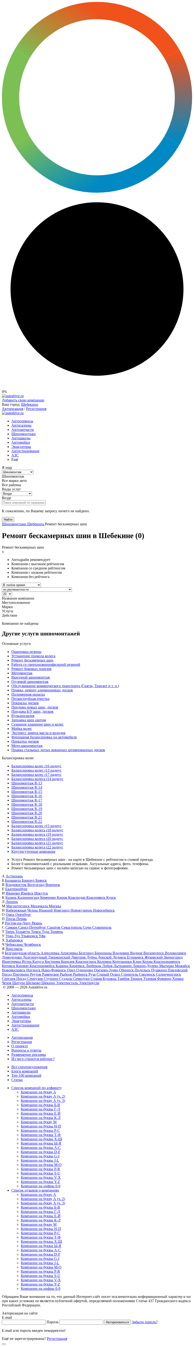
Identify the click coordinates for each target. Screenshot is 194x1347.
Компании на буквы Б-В (40, 1105)
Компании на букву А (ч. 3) (43, 1101)
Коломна (104, 962)
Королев (68, 962)
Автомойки (20, 442)
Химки (178, 979)
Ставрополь (101, 927)
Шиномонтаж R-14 (26, 787)
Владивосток (16, 885)
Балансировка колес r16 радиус (36, 766)
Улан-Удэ (13, 936)
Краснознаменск (167, 962)
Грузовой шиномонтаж (29, 682)
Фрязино (164, 979)
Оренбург (23, 915)
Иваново (13, 893)
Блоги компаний (24, 1071)
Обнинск (127, 970)
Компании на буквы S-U (40, 1173)
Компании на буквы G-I (40, 1156)
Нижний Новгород (55, 910)
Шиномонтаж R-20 (26, 813)
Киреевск (77, 966)
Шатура (19, 983)
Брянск (41, 880)
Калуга (38, 962)
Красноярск (96, 897)
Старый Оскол (109, 974)
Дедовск (120, 957)
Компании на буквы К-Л (41, 1118)
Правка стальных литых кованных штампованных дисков (58, 750)
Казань (11, 897)
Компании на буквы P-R (40, 1169)
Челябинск (32, 944)
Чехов (7, 983)
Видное (136, 953)
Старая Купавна (104, 979)
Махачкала (40, 906)
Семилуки (82, 979)
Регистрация (36, 409)
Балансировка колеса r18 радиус (37, 830)
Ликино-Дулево (146, 966)
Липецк (11, 902)
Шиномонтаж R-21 (26, 817)
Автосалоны (21, 425)
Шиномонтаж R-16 (26, 796)
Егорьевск (136, 957)
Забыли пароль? (145, 1322)
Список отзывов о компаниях (35, 1190)
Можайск (182, 966)
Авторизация (12, 409)
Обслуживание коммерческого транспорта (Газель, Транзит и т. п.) (65, 686)
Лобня (107, 966)
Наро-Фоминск (54, 970)
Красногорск (86, 962)
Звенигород (173, 957)
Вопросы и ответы (26, 1050)
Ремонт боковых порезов (31, 669)
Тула (46, 932)
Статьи (17, 1080)
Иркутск (41, 893)
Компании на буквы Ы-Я (41, 1143)
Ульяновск (30, 936)
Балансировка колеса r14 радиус (37, 779)
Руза (92, 974)
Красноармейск (43, 966)
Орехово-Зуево (106, 970)
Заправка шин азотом (28, 720)
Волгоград (36, 885)
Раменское (51, 974)
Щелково (33, 983)
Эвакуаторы (21, 447)
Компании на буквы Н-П (41, 1126)
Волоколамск (175, 953)
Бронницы (104, 953)
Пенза (11, 919)
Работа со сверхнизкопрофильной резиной (45, 664)
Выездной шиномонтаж (30, 677)
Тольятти (23, 932)
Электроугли (89, 983)
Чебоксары (14, 944)
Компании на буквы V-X (41, 1177)
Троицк (136, 979)
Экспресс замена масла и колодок (38, 733)
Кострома (53, 962)
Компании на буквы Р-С (40, 1130)
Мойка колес (21, 729)
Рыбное (66, 974)
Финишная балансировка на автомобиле (44, 737)
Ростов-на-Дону (18, 923)
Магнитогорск (18, 906)
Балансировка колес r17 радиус (36, 775)
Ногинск (33, 970)
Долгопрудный (35, 957)
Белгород (87, 953)
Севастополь (72, 927)
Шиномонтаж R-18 (26, 804)
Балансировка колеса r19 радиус (37, 834)
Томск (36, 932)
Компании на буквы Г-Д (40, 1109)
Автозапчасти (22, 430)
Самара (11, 927)
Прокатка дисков (25, 741)
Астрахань (14, 876)
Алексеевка (50, 953)
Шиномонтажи (23, 434)
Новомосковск (14, 970)
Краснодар (77, 897)
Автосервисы (22, 421)
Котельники (122, 962)
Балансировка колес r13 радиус (36, 770)
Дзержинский (59, 957)
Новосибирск (104, 910)
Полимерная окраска (28, 694)
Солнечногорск (168, 974)
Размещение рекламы (28, 1055)
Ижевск (27, 893)
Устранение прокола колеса (33, 656)
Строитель (130, 974)
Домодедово (12, 957)
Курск (111, 897)
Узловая (150, 979)
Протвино (21, 974)
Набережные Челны (22, 910)
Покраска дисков (25, 703)
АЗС (15, 455)
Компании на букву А (38, 1092)
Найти (8, 519)
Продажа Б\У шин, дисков (32, 711)
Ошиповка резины (26, 652)
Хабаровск (14, 940)
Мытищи (167, 966)
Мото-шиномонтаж (27, 746)
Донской (105, 957)
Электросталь (67, 983)
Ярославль (13, 949)
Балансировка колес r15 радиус (36, 826)
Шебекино (29, 404)
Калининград (29, 897)
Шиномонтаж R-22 (26, 822)
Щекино (48, 983)
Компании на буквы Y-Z (40, 1182)
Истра (27, 962)
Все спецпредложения (29, 1067)
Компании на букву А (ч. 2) (43, 1096)
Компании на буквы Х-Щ (41, 1139)
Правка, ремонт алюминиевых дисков (42, 690)
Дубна (92, 957)
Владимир (121, 953)
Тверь (10, 932)
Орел (71, 970)
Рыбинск (80, 974)
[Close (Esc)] (4, 1344)
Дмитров (79, 957)
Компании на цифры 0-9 (40, 1186)
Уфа (42, 936)
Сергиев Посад (14, 979)
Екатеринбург (16, 889)
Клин (137, 962)
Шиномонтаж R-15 (26, 792)
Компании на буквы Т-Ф (41, 1135)
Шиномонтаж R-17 (26, 800)
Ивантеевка (12, 962)
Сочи (87, 927)
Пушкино (159, 970)
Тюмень (56, 932)
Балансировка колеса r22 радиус (37, 847)
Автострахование (25, 451)
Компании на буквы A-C (41, 1148)
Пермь (21, 919)
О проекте (19, 1046)
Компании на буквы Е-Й (41, 1113)
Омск (10, 915)
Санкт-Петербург (32, 927)
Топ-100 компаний (26, 1075)
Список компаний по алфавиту (36, 1088)
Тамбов (123, 979)
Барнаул (28, 880)
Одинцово (85, 970)
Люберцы (94, 966)
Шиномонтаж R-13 (26, 783)
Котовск (9, 966)
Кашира (62, 966)
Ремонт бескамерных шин (32, 660)
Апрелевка (69, 953)
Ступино (51, 979)
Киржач (23, 966)
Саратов (54, 927)
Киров (62, 897)
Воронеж (52, 885)
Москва (55, 906)
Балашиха (13, 880)
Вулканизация (22, 716)
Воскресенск (154, 953)
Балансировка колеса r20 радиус (37, 839)
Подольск (143, 970)
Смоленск (147, 974)
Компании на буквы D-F (40, 1152)
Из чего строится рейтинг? (33, 1059)
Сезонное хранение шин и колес (37, 724)
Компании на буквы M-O (41, 1165)
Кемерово (48, 897)
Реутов (36, 974)
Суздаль (66, 979)
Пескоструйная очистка (30, 699)
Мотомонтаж (21, 673)
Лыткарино (123, 966)
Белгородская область (23, 953)
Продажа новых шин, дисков (34, 707)
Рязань (37, 923)
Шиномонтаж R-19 (26, 809)
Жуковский (154, 957)
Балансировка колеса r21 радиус (37, 843)
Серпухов (35, 979)
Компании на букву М (39, 1122)
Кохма (148, 962)
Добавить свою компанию (23, 400)
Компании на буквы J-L (40, 1160)
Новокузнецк (82, 910)
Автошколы (21, 438)
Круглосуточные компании (33, 851)
